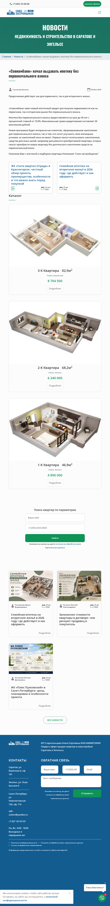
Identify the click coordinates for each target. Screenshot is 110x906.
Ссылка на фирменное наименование (26, 845)
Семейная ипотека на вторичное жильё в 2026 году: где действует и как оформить (76, 171)
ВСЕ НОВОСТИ (55, 720)
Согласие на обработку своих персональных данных (62, 843)
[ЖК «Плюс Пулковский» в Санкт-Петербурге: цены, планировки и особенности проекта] (31, 658)
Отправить (87, 793)
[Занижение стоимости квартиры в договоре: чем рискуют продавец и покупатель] (79, 585)
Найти (55, 538)
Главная (6, 56)
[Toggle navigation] (99, 12)
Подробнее (55, 288)
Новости (18, 56)
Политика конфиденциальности (24, 843)
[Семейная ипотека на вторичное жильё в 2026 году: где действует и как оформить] (31, 585)
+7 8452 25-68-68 (20, 3)
